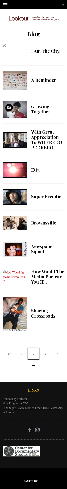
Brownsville (43, 223)
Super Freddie (46, 196)
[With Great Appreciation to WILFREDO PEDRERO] (15, 140)
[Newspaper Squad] (15, 249)
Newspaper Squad (42, 248)
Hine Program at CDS (16, 403)
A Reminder (43, 80)
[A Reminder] (15, 80)
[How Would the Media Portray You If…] (15, 277)
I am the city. (45, 51)
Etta (35, 170)
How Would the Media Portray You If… (47, 276)
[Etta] (15, 170)
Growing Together (40, 108)
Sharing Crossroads (43, 313)
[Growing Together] (15, 109)
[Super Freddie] (15, 197)
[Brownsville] (15, 223)
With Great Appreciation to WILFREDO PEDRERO (46, 139)
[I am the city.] (15, 51)
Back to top (31, 481)
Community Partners (15, 399)
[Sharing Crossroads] (15, 314)
